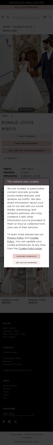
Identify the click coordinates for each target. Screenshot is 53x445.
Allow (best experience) (26, 256)
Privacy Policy (15, 238)
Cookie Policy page (30, 249)
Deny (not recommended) (26, 262)
